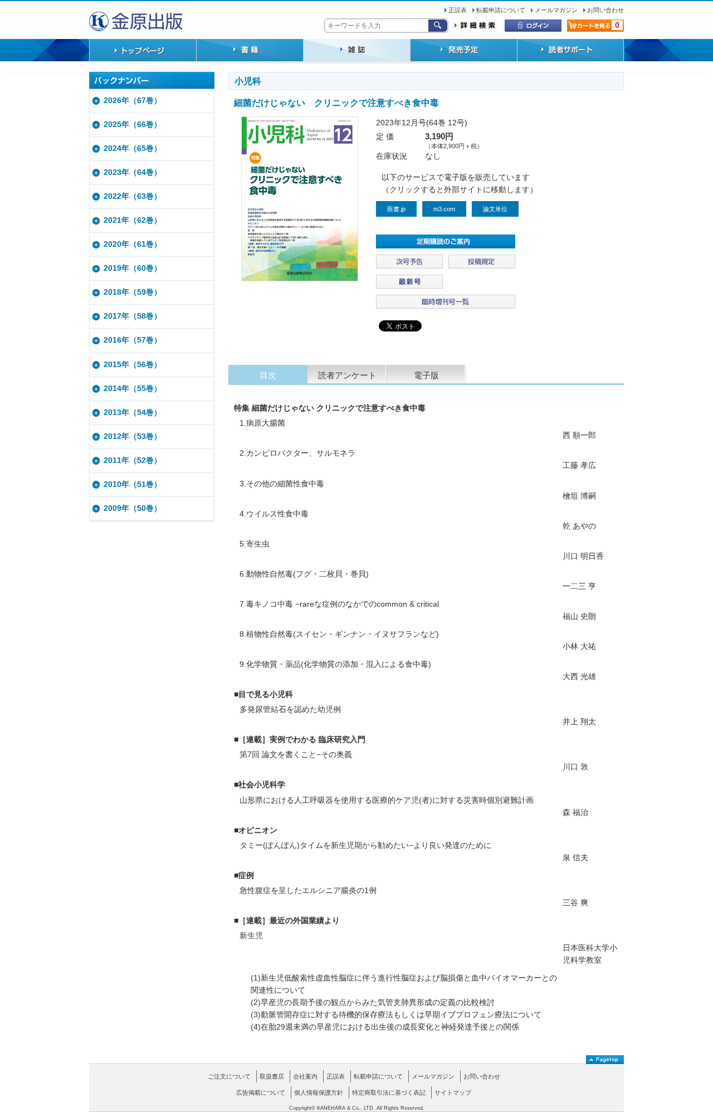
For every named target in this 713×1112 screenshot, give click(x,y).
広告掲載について (260, 1092)
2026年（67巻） (133, 100)
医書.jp (396, 209)
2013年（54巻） (133, 412)
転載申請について (500, 10)
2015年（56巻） (133, 364)
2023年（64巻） (133, 172)
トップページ (142, 51)
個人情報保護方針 (318, 1092)
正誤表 (457, 10)
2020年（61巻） (133, 244)
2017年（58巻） (133, 316)
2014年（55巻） (133, 388)
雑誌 (356, 51)
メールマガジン (556, 10)
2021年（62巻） (133, 220)
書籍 (249, 51)
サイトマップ (452, 1092)
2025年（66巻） (133, 124)
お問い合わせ (605, 10)
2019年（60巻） (133, 268)
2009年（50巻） (133, 508)
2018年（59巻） (133, 292)
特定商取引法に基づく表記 (389, 1092)
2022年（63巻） (133, 196)
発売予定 (463, 51)
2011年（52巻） (133, 460)
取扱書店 (272, 1076)
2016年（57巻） (133, 340)
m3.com (444, 209)
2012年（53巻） (133, 436)
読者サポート (570, 51)
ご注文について (229, 1076)
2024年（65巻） (133, 148)
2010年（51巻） (133, 484)
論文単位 (495, 209)
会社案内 (305, 1076)
